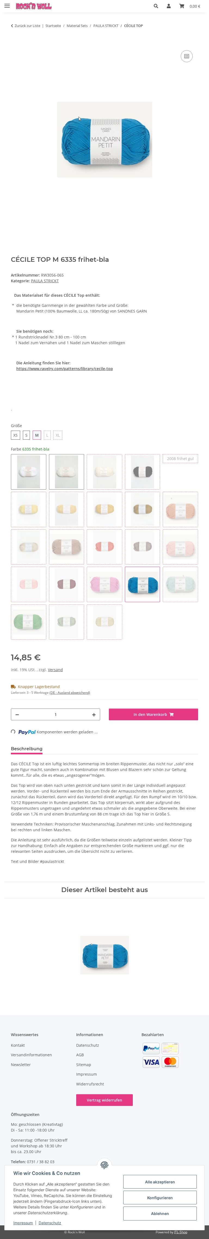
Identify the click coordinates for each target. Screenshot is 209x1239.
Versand (55, 669)
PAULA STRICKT (45, 280)
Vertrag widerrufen (104, 1100)
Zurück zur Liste (27, 25)
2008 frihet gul (182, 458)
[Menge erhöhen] (94, 714)
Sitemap (83, 1064)
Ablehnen (160, 1213)
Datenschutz (50, 1222)
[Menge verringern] (17, 714)
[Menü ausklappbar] (7, 3)
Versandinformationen (31, 1054)
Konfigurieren (160, 1197)
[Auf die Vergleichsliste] (187, 56)
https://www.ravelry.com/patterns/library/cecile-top (64, 368)
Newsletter (21, 1064)
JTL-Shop (180, 1232)
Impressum (23, 1222)
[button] (155, 6)
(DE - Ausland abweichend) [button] (70, 692)
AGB (80, 1054)
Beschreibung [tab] (26, 748)
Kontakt (18, 1045)
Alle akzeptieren (160, 1182)
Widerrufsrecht (90, 1084)
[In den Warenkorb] (15, 43)
